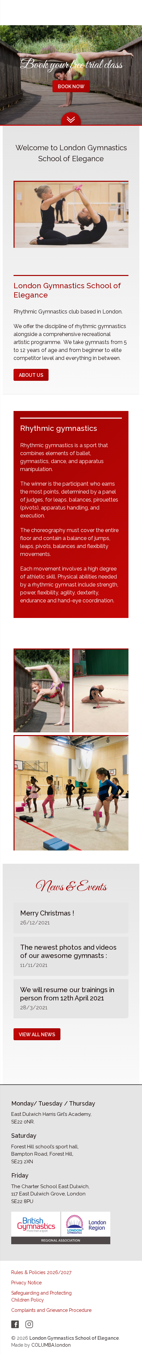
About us (31, 375)
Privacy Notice (26, 1282)
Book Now (71, 86)
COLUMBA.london (51, 1345)
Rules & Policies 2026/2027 (41, 1272)
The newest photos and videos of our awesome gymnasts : (68, 951)
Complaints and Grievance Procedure (51, 1310)
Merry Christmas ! (47, 913)
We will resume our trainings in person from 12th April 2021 (67, 994)
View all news (37, 1034)
